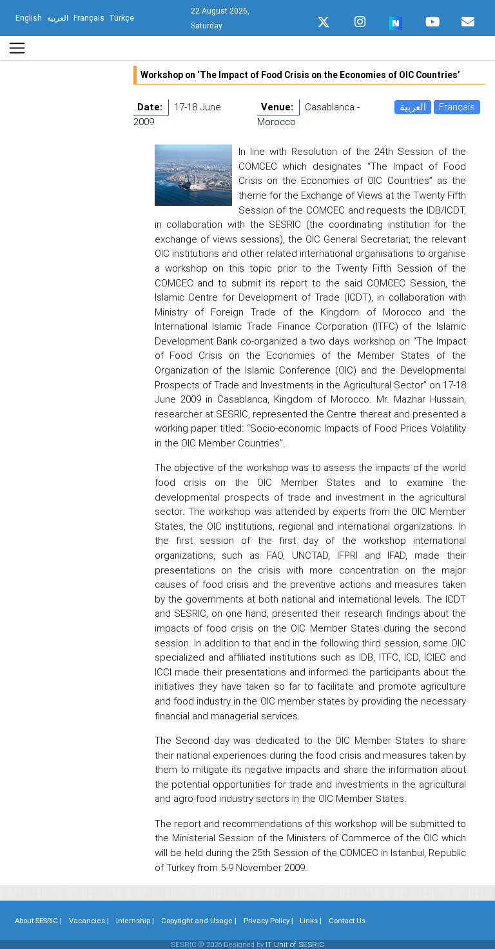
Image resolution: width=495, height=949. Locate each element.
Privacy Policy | (268, 920)
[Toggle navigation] (17, 48)
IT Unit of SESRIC (295, 944)
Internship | (135, 920)
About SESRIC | (38, 920)
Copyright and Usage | (199, 920)
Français (457, 107)
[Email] (468, 19)
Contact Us (347, 920)
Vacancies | (89, 920)
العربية (413, 107)
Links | (311, 920)
